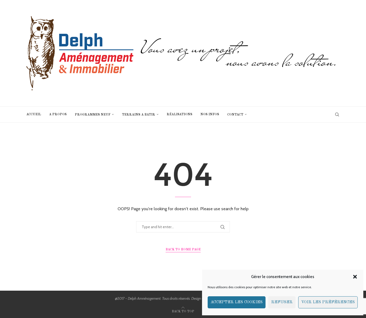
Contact (235, 114)
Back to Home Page (183, 249)
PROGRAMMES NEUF (92, 114)
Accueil (33, 114)
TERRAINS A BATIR (138, 114)
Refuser (282, 302)
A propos (58, 114)
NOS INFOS (209, 114)
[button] (355, 276)
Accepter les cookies (237, 302)
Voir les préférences (328, 302)
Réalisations (179, 114)
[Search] (337, 114)
